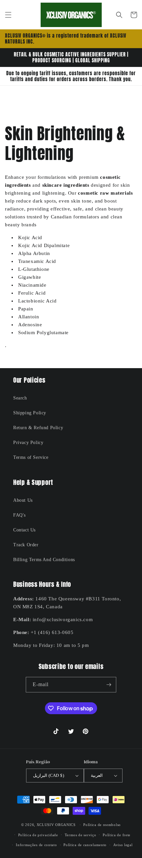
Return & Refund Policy (38, 427)
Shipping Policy (29, 412)
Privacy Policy (28, 442)
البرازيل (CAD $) (48, 775)
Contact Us (24, 529)
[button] (8, 15)
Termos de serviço (80, 835)
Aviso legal (123, 845)
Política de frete (116, 835)
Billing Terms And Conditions (44, 559)
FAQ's (19, 515)
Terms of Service (31, 457)
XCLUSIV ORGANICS (56, 825)
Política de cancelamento (85, 845)
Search (20, 398)
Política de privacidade (38, 835)
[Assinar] (108, 684)
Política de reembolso (102, 825)
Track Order (26, 544)
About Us (23, 500)
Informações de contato (36, 845)
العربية (97, 775)
